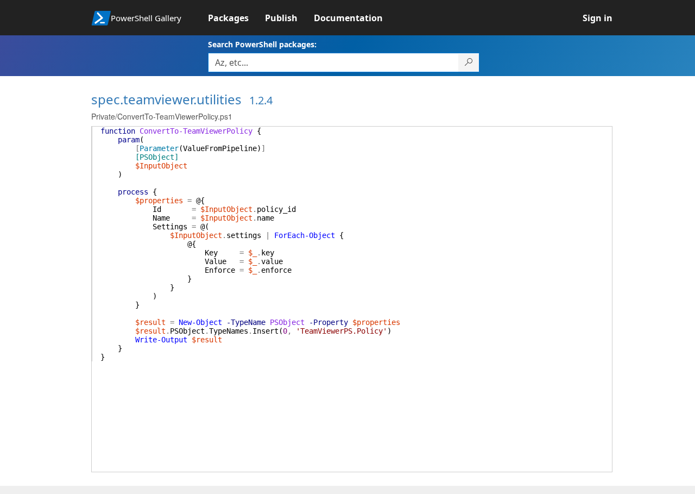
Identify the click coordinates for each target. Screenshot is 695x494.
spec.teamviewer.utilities (166, 99)
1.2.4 (261, 100)
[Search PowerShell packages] (468, 62)
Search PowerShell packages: (262, 44)
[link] (236, 18)
